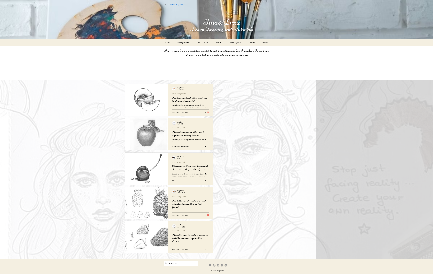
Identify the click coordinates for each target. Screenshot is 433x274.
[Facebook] (214, 265)
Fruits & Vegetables (179, 94)
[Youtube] (210, 265)
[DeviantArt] (222, 265)
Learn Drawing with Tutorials (222, 29)
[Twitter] (226, 265)
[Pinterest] (218, 265)
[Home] (165, 5)
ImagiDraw (222, 22)
